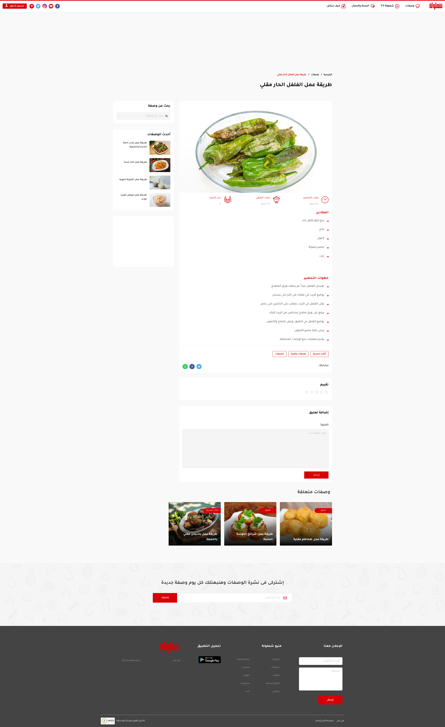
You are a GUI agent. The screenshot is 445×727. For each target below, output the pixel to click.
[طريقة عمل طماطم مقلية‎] (306, 524)
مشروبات (245, 683)
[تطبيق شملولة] (202, 660)
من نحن (176, 660)
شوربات (276, 659)
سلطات (275, 667)
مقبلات (276, 675)
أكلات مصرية (319, 354)
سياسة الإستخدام (131, 660)
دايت (247, 691)
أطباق (323, 510)
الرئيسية (328, 75)
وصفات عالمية (298, 354)
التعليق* (324, 425)
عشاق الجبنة (243, 659)
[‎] (143, 148)
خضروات (279, 354)
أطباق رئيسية (273, 683)
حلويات (246, 675)
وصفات (315, 75)
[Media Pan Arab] (108, 721)
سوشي (276, 691)
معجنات (245, 667)
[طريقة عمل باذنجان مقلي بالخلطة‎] (195, 524)
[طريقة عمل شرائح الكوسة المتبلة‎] (250, 524)
